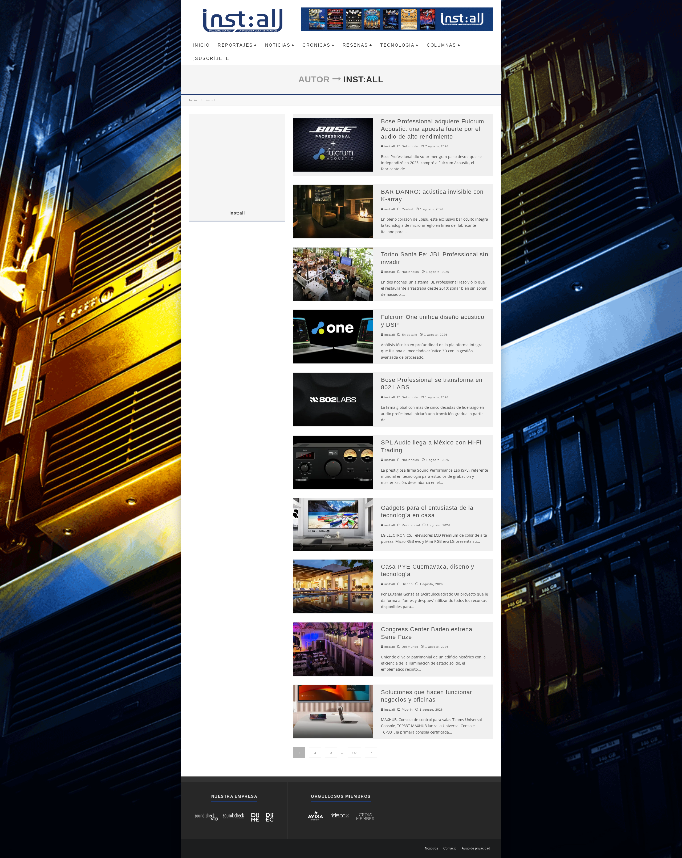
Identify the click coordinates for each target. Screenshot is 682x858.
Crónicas (316, 45)
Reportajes (235, 45)
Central (407, 209)
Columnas (441, 45)
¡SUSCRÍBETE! (212, 58)
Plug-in (407, 709)
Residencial (411, 525)
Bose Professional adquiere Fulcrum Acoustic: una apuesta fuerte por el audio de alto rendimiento (432, 129)
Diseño (407, 584)
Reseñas (355, 45)
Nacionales (410, 271)
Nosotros (431, 848)
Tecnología (397, 45)
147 (354, 752)
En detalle (409, 334)
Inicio (201, 45)
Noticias (277, 45)
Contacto (449, 848)
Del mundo (410, 146)
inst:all (389, 146)
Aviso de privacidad (476, 848)
